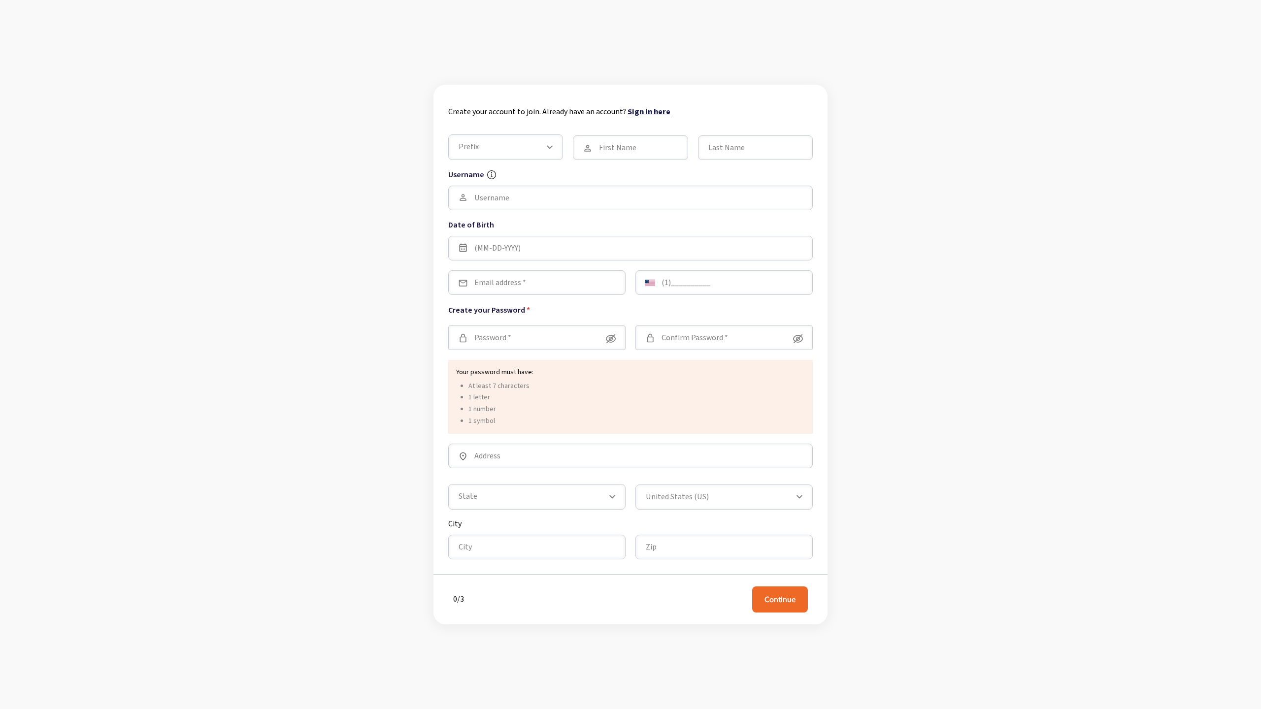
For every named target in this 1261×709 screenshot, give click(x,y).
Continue (780, 599)
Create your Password (489, 310)
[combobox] (724, 497)
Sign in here (649, 111)
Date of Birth (471, 225)
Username (466, 175)
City (455, 523)
